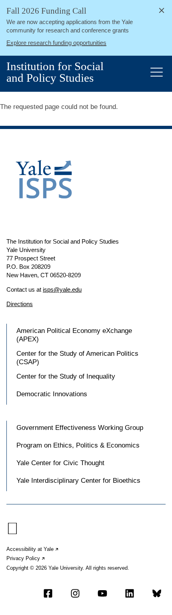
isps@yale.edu (62, 289)
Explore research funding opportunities (56, 42)
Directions (19, 303)
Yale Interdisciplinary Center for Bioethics (78, 480)
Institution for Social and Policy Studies (55, 72)
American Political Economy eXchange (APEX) (74, 335)
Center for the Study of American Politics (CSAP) (77, 357)
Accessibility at (32, 549)
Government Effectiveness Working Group (79, 428)
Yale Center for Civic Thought (60, 463)
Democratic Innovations (51, 394)
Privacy (26, 558)
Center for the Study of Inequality (65, 376)
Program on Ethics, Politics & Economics (78, 445)
